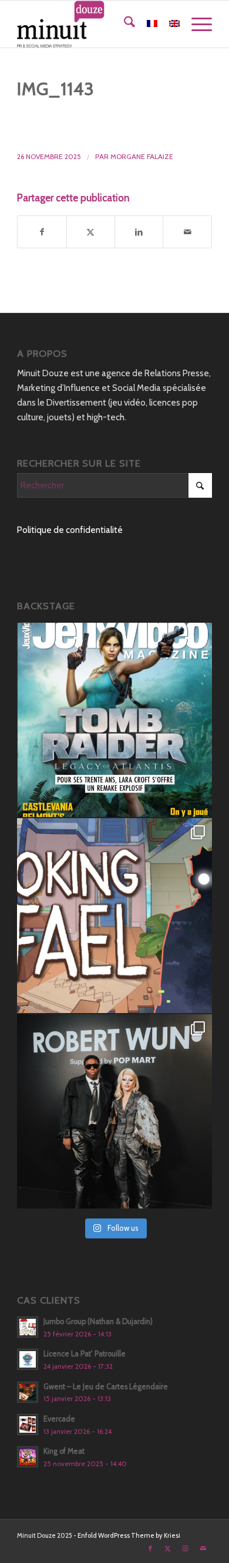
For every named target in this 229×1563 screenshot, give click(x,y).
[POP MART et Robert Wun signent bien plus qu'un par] (114, 1111)
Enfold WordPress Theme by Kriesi (129, 1535)
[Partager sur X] (90, 232)
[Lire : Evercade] (27, 1424)
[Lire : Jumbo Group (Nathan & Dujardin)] (27, 1327)
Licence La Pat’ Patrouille (84, 1353)
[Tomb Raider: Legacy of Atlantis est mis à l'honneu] (114, 720)
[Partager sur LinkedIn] (139, 232)
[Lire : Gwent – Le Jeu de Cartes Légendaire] (27, 1392)
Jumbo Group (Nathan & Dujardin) (98, 1321)
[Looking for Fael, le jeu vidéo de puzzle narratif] (114, 915)
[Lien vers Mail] (203, 1548)
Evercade (59, 1419)
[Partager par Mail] (187, 232)
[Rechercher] (123, 24)
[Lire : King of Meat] (27, 1456)
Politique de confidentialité (70, 530)
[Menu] (196, 24)
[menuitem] (123, 24)
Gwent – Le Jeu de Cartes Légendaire (105, 1386)
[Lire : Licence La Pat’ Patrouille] (27, 1359)
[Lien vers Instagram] (185, 1548)
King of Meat (64, 1451)
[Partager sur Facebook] (42, 232)
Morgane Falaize (141, 156)
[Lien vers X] (168, 1548)
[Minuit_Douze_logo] (95, 24)
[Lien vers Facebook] (150, 1548)
